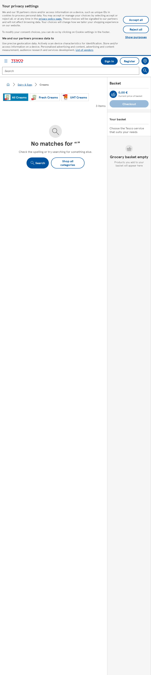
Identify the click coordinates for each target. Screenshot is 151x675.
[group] (15, 97)
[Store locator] (145, 61)
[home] (8, 84)
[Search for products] (145, 70)
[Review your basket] (113, 94)
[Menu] (6, 61)
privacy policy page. (50, 18)
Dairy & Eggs (25, 84)
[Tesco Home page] (17, 61)
